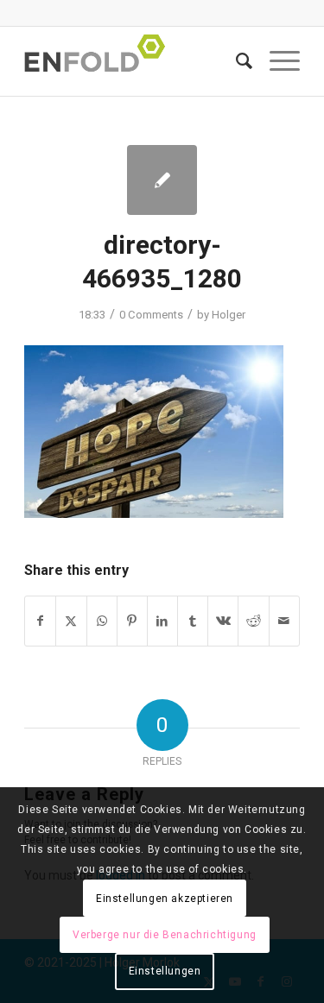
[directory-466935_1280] (162, 180)
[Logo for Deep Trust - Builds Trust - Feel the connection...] (134, 61)
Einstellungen (165, 971)
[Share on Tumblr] (192, 621)
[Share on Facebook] (40, 621)
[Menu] (276, 61)
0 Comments (151, 314)
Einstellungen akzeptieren (164, 899)
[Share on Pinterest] (132, 621)
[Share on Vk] (223, 621)
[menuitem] (235, 61)
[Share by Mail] (284, 621)
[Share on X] (71, 621)
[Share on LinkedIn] (162, 621)
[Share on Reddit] (253, 621)
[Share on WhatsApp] (102, 621)
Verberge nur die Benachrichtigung (165, 935)
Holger (228, 314)
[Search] (235, 61)
